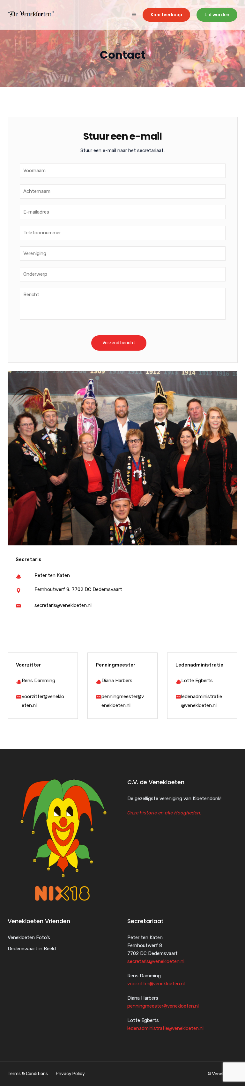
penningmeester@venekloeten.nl (163, 1006)
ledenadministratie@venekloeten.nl (165, 1028)
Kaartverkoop (166, 15)
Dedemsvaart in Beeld (32, 948)
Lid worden (216, 15)
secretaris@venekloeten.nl (63, 605)
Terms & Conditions (28, 1073)
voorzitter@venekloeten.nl (156, 984)
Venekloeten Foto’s (29, 937)
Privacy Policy (70, 1073)
